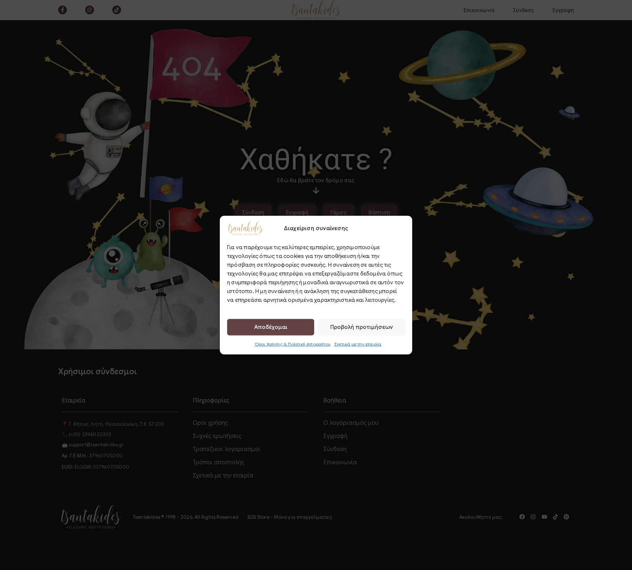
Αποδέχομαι (270, 327)
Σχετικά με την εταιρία (357, 343)
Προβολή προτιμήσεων (361, 327)
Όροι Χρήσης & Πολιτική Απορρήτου (293, 343)
